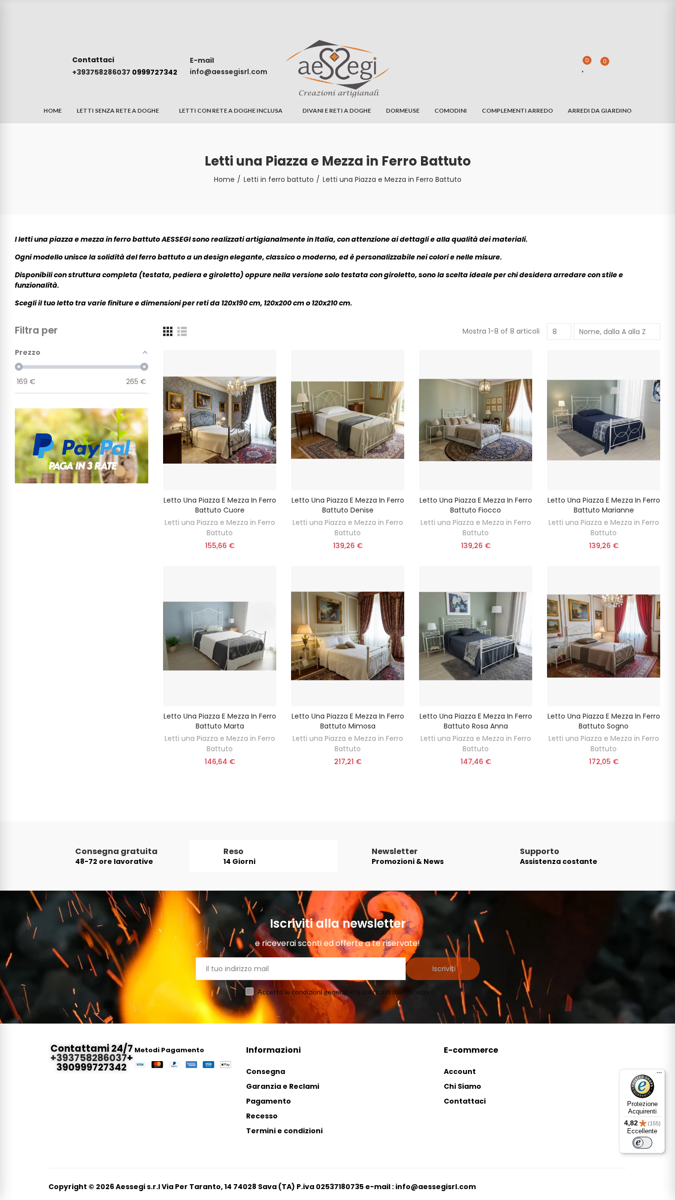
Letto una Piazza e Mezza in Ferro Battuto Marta (220, 721)
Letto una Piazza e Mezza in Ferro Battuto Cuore (220, 505)
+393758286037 (102, 72)
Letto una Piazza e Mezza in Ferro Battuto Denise (348, 505)
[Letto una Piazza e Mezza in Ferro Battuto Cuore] (219, 420)
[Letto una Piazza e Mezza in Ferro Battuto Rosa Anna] (475, 636)
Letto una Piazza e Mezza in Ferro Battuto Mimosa (348, 721)
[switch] (642, 1143)
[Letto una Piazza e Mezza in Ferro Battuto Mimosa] (347, 636)
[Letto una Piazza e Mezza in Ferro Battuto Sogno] (603, 636)
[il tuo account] (622, 66)
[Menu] (659, 1075)
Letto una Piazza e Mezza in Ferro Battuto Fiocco (476, 505)
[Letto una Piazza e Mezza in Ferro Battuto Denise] (347, 420)
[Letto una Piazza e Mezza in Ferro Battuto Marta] (219, 636)
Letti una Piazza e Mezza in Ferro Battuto (220, 527)
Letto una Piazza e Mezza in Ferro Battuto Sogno (604, 721)
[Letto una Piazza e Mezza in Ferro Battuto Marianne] (603, 420)
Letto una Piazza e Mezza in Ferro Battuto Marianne (604, 505)
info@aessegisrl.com (228, 72)
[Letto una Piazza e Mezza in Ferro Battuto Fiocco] (475, 420)
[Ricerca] (564, 66)
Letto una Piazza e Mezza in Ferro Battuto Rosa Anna (476, 721)
